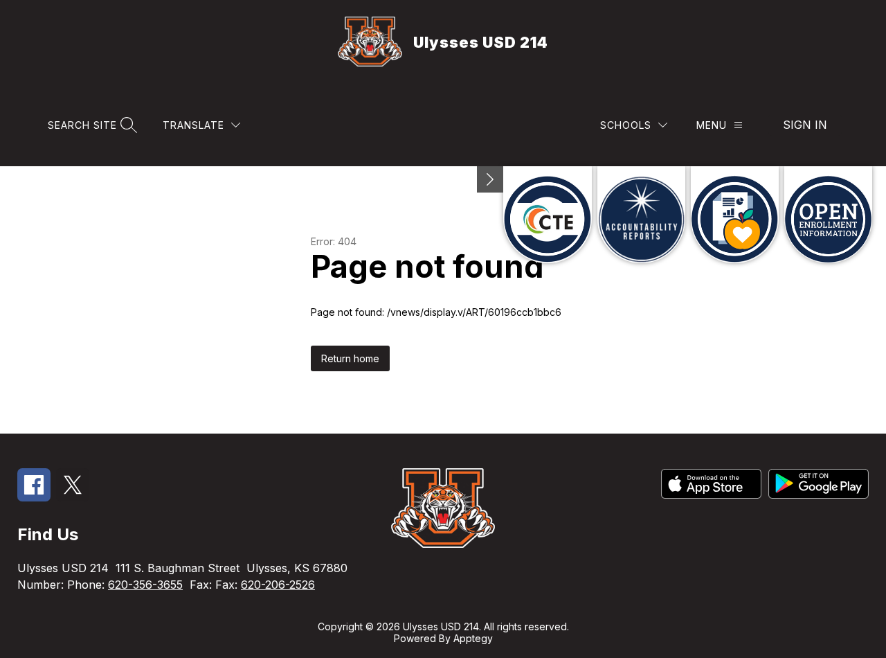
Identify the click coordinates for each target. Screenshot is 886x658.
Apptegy (473, 638)
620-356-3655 (145, 585)
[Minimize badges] (490, 179)
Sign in (805, 125)
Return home (350, 358)
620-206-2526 (278, 585)
